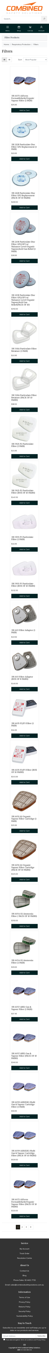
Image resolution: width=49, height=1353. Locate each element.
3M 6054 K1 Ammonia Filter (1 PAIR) (22, 961)
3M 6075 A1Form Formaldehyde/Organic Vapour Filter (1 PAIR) (22, 98)
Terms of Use (24, 1297)
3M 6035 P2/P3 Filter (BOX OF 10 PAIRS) (24, 771)
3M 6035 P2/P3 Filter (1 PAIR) (22, 724)
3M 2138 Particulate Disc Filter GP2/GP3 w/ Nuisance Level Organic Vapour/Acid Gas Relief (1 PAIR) (23, 247)
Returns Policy (24, 1307)
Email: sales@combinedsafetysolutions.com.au (24, 1285)
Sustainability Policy (24, 1316)
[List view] (9, 60)
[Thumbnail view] (4, 60)
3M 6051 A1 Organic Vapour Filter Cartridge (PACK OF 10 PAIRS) (22, 867)
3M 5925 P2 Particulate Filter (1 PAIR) (22, 445)
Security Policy (24, 1311)
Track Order (24, 1253)
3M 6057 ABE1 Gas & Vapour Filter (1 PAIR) (21, 1008)
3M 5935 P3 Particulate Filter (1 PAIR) (22, 538)
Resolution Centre (24, 1258)
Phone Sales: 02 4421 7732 (24, 1280)
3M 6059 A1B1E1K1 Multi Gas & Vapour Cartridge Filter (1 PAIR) (23, 1104)
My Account (24, 1249)
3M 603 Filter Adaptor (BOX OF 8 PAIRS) (22, 678)
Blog (24, 1275)
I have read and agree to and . (25, 1340)
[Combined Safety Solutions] (24, 8)
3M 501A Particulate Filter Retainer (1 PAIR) (24, 350)
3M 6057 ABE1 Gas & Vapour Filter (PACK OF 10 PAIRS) (24, 1055)
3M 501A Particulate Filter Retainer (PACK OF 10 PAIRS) (24, 397)
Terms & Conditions (27, 1340)
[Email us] (24, 1344)
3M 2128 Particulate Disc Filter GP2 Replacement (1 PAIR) (24, 147)
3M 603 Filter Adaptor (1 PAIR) (23, 631)
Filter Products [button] (12, 37)
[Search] (44, 19)
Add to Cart (24, 110)
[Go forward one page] (30, 1227)
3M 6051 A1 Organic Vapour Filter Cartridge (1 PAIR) (23, 818)
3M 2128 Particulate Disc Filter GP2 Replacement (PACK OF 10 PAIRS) (23, 195)
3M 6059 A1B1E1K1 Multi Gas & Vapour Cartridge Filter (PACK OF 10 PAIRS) (23, 1153)
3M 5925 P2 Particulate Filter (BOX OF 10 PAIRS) (23, 491)
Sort (20, 60)
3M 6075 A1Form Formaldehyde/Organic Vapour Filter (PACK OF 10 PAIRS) (24, 1203)
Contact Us (24, 1271)
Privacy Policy (24, 1302)
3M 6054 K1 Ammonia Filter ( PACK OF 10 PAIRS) (24, 915)
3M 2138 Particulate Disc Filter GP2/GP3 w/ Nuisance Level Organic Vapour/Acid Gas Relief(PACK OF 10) (23, 300)
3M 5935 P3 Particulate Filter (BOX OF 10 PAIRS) (23, 584)
